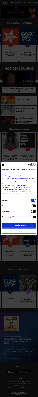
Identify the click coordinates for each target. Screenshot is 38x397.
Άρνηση (19, 231)
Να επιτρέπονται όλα (19, 225)
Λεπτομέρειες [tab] (15, 169)
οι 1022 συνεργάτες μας (16, 178)
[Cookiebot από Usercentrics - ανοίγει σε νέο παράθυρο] (28, 164)
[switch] (33, 205)
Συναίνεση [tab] (5, 169)
